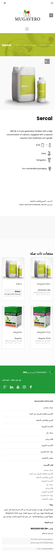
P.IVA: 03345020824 (45, 549)
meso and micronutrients (29, 204)
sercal (43, 204)
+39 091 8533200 (39, 528)
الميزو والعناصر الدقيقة (38, 201)
